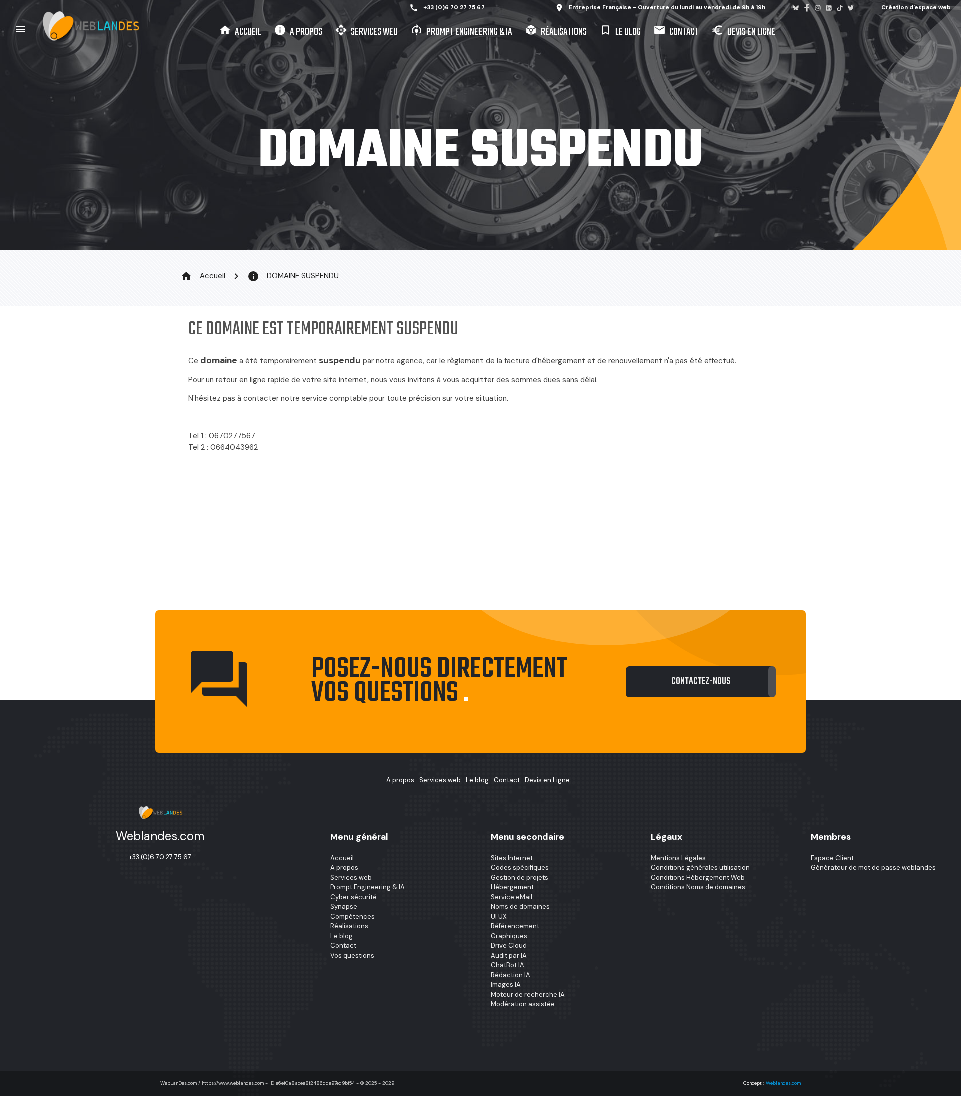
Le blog (620, 32)
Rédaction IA (510, 975)
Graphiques (509, 936)
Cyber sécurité (353, 897)
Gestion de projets (519, 877)
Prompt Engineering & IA (461, 32)
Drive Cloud (509, 945)
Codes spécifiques (520, 867)
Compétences (352, 916)
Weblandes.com (783, 1083)
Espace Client (832, 858)
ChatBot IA (507, 965)
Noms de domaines (520, 906)
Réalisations (556, 32)
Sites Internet (512, 858)
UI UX (499, 916)
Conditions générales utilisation (700, 867)
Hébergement (512, 887)
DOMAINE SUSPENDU (293, 276)
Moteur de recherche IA (528, 994)
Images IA (506, 984)
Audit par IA (509, 955)
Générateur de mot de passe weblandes (873, 867)
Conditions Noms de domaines (698, 887)
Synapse (343, 906)
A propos (298, 32)
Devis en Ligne (743, 32)
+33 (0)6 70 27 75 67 (447, 7)
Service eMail (511, 897)
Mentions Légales (678, 858)
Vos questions (352, 955)
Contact (676, 32)
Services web (366, 32)
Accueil (240, 32)
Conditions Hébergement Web (698, 877)
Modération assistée (523, 1004)
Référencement (515, 926)
